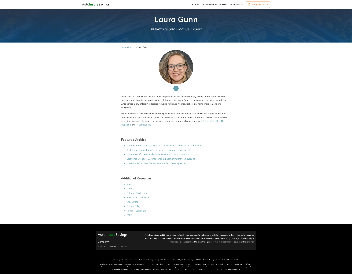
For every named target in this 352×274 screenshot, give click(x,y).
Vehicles (223, 4)
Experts (131, 47)
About (130, 184)
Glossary (124, 246)
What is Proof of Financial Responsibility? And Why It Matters (158, 154)
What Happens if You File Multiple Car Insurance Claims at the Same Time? (165, 145)
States (195, 4)
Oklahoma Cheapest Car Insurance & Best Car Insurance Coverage (161, 158)
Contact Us (132, 201)
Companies (208, 4)
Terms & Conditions (224, 260)
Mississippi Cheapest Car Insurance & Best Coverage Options (158, 163)
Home (123, 47)
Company (103, 241)
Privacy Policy (134, 206)
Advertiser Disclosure (138, 197)
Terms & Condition (136, 210)
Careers (131, 188)
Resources (235, 4)
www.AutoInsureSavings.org (146, 260)
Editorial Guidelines (137, 193)
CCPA (129, 215)
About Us (101, 246)
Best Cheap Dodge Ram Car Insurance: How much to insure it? (159, 150)
